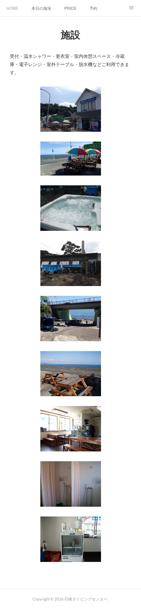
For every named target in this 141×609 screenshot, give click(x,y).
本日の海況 (41, 8)
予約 (93, 8)
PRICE (70, 8)
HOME (12, 8)
